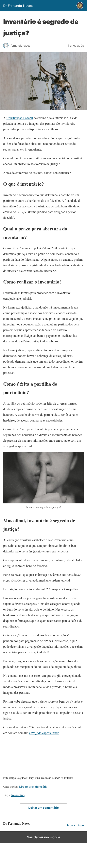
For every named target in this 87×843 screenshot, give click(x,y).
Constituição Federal (19, 118)
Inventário (17, 795)
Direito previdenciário (33, 786)
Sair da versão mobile (43, 837)
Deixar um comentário (43, 807)
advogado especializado (44, 733)
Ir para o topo (75, 825)
